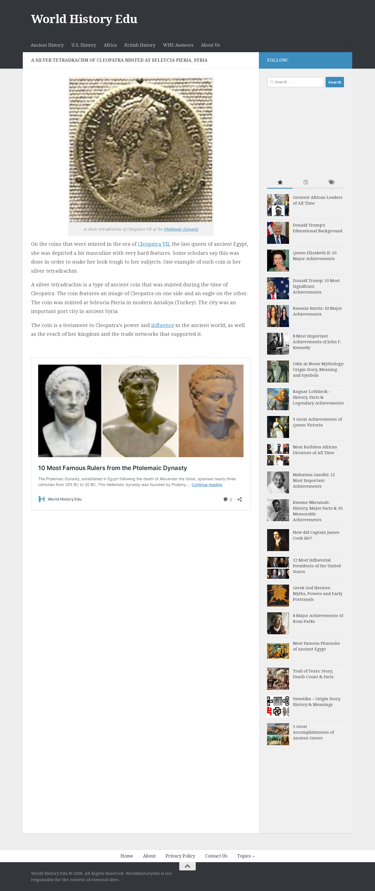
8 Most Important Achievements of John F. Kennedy (317, 342)
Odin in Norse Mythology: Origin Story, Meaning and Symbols (318, 369)
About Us (210, 45)
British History (139, 45)
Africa (110, 45)
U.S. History (83, 45)
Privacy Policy (180, 856)
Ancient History (47, 45)
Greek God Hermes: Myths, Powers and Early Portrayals (317, 593)
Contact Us (216, 856)
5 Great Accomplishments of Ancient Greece (313, 732)
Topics (244, 856)
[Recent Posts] (305, 183)
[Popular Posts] (280, 183)
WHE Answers (178, 45)
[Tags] (331, 183)
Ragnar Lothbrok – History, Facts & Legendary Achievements (318, 397)
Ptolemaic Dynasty (181, 229)
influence (162, 325)
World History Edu (84, 19)
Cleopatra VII (153, 244)
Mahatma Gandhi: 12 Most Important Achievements (314, 480)
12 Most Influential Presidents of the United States (317, 566)
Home (127, 856)
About (149, 856)
